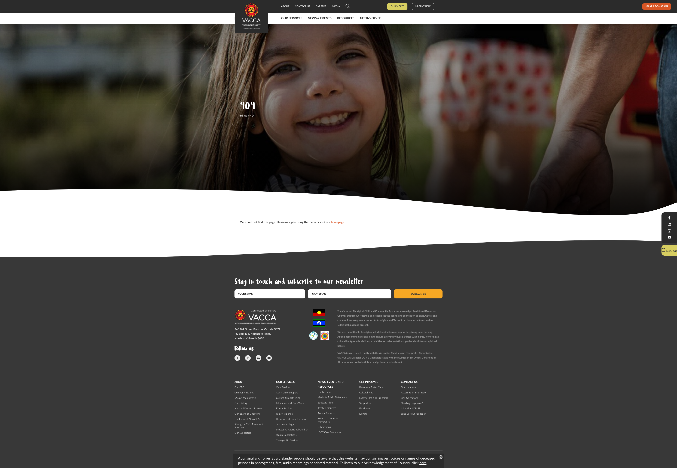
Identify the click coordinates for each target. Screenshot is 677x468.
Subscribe (418, 293)
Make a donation (657, 6)
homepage (337, 222)
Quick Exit (397, 6)
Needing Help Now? (412, 403)
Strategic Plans (325, 403)
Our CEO (239, 387)
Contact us (302, 6)
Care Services (283, 387)
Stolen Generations (286, 435)
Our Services (291, 18)
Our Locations (408, 387)
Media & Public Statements (332, 397)
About (285, 6)
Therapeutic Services (287, 440)
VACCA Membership (245, 398)
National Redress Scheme (248, 408)
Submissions (324, 427)
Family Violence (284, 414)
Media (336, 6)
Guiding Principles (244, 392)
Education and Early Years (290, 403)
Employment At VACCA (247, 419)
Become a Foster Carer (371, 387)
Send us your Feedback (413, 414)
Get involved (371, 18)
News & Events (319, 18)
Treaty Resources (327, 408)
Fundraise (364, 408)
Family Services (284, 408)
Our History (240, 403)
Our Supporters (242, 433)
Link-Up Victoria (409, 398)
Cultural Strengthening (288, 398)
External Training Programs (373, 398)
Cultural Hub (366, 392)
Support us (365, 403)
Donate (363, 414)
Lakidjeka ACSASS (410, 408)
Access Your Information (414, 392)
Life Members (325, 392)
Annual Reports (326, 413)
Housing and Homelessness (291, 419)
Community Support (287, 392)
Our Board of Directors (247, 414)
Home (243, 116)
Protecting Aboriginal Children (292, 430)
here (422, 463)
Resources (345, 18)
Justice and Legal (285, 424)
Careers (321, 6)
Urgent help (423, 6)
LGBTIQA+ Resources (329, 432)
